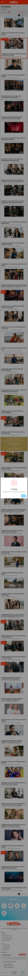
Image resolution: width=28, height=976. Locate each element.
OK (23, 495)
